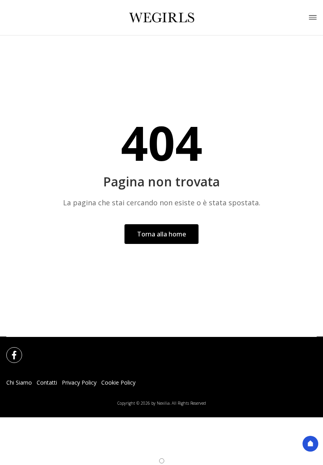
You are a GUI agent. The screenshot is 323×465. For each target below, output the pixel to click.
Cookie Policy (118, 382)
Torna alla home (161, 234)
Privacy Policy (79, 382)
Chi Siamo (19, 382)
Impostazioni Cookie (166, 382)
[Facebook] (9, 350)
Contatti (47, 382)
